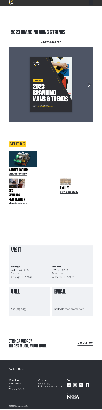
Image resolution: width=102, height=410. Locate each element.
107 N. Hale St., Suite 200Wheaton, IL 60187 (63, 273)
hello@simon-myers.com (69, 309)
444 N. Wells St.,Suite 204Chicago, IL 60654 (21, 273)
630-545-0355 (18, 309)
